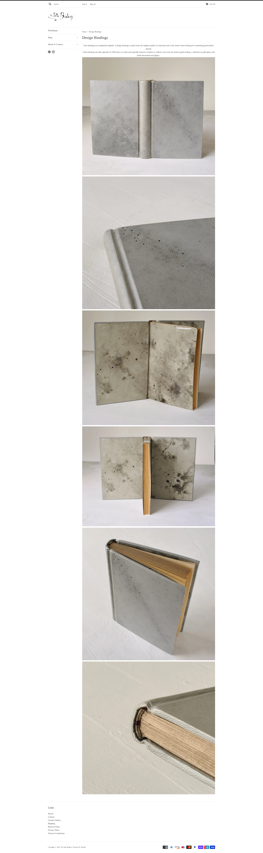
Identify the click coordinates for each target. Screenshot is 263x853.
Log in (84, 4)
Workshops (53, 31)
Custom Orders (54, 820)
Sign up (93, 4)
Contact (51, 817)
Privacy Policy (53, 830)
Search (50, 814)
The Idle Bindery (66, 847)
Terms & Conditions (56, 833)
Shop (63, 38)
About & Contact (63, 44)
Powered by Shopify (79, 847)
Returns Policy (54, 827)
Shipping (51, 823)
